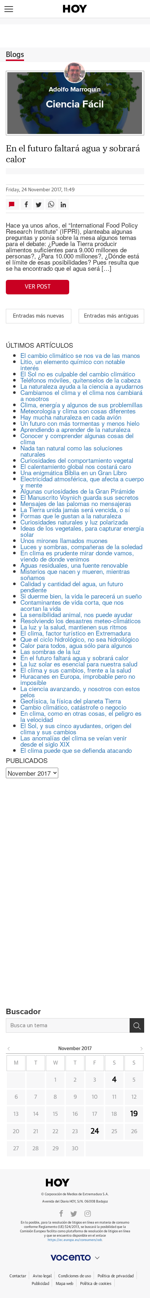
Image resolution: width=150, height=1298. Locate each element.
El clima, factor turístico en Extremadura (75, 632)
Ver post (38, 287)
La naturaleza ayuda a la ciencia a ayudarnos (81, 386)
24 (95, 1131)
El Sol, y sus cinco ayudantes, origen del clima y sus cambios (75, 728)
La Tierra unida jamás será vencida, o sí (75, 509)
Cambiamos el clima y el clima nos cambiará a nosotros (81, 395)
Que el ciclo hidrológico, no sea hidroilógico (79, 639)
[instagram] (88, 1213)
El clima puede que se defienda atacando (76, 750)
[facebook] (61, 1213)
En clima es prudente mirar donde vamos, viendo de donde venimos (77, 555)
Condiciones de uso (74, 1276)
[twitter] (74, 1213)
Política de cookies (95, 1284)
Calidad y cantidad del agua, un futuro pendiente (71, 586)
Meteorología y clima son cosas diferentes (78, 410)
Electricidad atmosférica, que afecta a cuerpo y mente (82, 481)
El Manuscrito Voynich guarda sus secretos (79, 497)
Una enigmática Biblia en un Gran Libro (73, 472)
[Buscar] (137, 1025)
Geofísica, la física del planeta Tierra (70, 700)
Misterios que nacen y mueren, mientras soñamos (75, 574)
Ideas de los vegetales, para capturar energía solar (82, 531)
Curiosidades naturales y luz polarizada (74, 521)
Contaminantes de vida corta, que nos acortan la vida (72, 605)
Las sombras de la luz (50, 651)
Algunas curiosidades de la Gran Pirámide (77, 490)
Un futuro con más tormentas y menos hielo (79, 423)
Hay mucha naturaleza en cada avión (70, 416)
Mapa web (64, 1284)
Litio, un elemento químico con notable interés (72, 364)
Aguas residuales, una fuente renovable (74, 565)
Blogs (15, 54)
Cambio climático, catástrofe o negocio (73, 706)
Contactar (17, 1276)
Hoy (75, 1183)
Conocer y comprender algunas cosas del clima (77, 438)
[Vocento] (75, 1258)
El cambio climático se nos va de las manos (80, 355)
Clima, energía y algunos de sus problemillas (81, 404)
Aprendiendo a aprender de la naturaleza (75, 429)
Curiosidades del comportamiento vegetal (76, 460)
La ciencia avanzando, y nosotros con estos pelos (80, 691)
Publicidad (40, 1284)
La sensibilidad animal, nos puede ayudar (76, 614)
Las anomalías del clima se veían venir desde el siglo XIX (73, 740)
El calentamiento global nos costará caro (75, 466)
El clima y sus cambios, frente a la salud (75, 669)
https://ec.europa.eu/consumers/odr (75, 1240)
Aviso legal (42, 1276)
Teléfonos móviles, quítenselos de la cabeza (80, 379)
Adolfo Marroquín (74, 89)
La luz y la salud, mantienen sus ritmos (73, 626)
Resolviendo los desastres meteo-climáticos (80, 620)
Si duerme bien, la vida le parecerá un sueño (81, 595)
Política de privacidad (116, 1276)
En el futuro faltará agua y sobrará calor (74, 657)
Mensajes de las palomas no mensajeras (75, 503)
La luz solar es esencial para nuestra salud (78, 663)
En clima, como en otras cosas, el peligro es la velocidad (81, 716)
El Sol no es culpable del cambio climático (77, 373)
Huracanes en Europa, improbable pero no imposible (77, 679)
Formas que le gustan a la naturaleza (70, 515)
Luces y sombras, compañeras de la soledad (81, 546)
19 (134, 1114)
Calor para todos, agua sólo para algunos (76, 645)
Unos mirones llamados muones (64, 540)
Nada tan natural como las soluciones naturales (71, 450)
